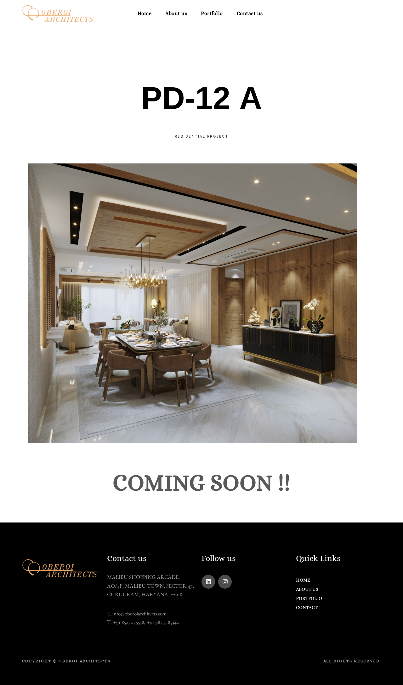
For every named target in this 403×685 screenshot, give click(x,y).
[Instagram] (225, 581)
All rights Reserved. (352, 661)
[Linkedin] (208, 581)
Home (144, 13)
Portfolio (212, 13)
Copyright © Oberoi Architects (66, 661)
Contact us (250, 13)
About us (176, 13)
